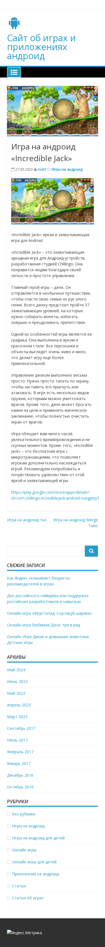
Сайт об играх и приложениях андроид (41, 47)
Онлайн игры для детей (34, 861)
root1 (42, 169)
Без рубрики (23, 814)
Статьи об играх (27, 897)
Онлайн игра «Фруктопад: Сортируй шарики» (49, 613)
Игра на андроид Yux (26, 519)
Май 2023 (16, 693)
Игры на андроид (67, 169)
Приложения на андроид (35, 873)
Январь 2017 (19, 763)
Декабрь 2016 (20, 775)
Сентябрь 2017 (21, 728)
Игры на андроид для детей (38, 838)
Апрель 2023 (19, 705)
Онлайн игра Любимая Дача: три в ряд (43, 625)
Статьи (19, 885)
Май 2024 (16, 669)
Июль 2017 (17, 740)
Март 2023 (17, 716)
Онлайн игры (24, 849)
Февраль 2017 (20, 751)
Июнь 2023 (17, 681)
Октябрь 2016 (20, 786)
